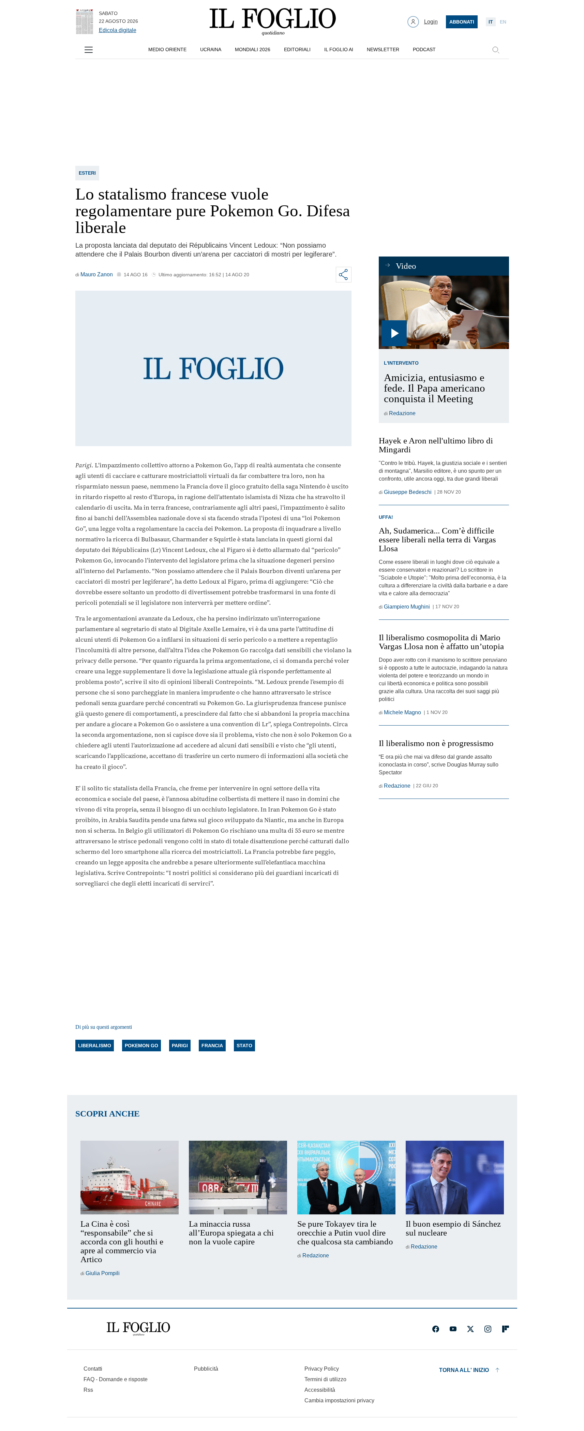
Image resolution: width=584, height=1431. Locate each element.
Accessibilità (319, 1390)
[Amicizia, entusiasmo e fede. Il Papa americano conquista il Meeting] (444, 312)
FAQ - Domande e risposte (116, 1379)
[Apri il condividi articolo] (343, 274)
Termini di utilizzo (325, 1379)
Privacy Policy (321, 1369)
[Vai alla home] (273, 21)
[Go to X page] (470, 1329)
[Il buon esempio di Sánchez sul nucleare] (455, 1177)
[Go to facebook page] (435, 1329)
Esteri (87, 173)
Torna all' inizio (464, 1370)
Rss (88, 1390)
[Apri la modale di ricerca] (496, 50)
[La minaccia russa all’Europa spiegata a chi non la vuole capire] (238, 1177)
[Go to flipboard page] (505, 1329)
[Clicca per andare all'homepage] (138, 1329)
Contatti (93, 1369)
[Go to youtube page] (453, 1329)
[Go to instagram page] (487, 1329)
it (491, 22)
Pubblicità (206, 1369)
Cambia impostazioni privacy (339, 1400)
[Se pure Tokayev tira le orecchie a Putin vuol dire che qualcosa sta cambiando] (346, 1177)
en (503, 22)
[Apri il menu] (89, 50)
